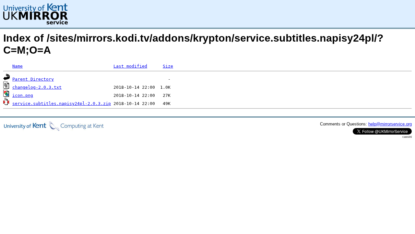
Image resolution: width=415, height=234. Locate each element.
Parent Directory (33, 79)
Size (168, 66)
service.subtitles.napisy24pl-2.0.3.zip (61, 103)
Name (17, 66)
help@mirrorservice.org (390, 124)
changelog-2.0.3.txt (37, 87)
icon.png (22, 95)
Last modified (130, 66)
